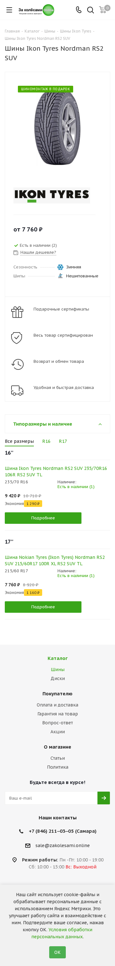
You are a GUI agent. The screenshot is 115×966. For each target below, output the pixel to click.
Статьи (57, 758)
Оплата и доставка (57, 705)
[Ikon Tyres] (52, 195)
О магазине (57, 747)
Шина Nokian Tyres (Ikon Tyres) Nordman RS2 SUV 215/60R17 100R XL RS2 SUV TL (55, 560)
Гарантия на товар (57, 714)
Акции (57, 732)
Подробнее (43, 518)
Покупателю (57, 694)
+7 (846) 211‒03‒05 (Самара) (62, 831)
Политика (57, 767)
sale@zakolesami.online (62, 846)
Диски (57, 678)
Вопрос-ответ (57, 723)
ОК (57, 952)
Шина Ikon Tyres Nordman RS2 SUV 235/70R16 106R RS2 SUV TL (56, 471)
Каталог (58, 658)
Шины (58, 669)
